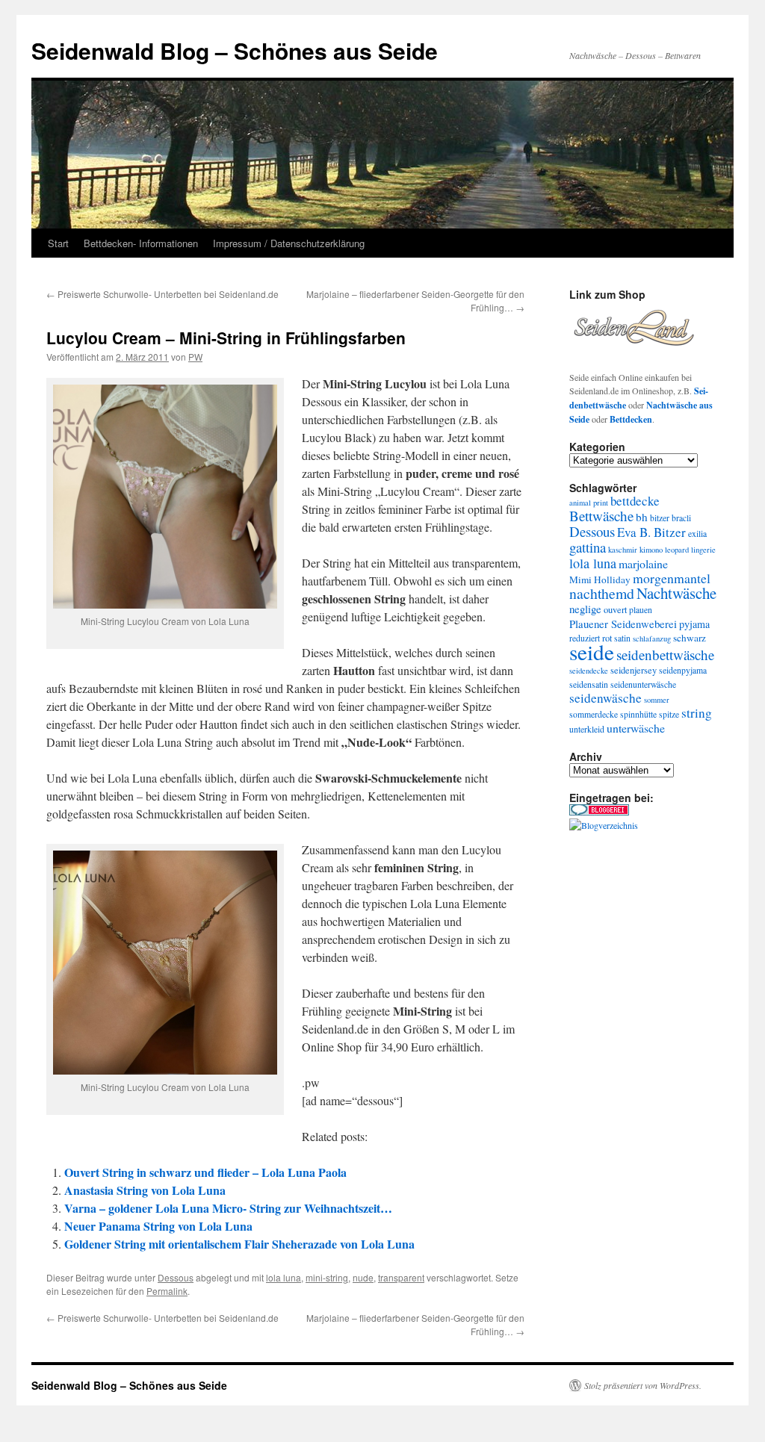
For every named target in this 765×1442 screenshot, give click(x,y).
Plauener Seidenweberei (623, 623)
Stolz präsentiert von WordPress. (642, 1385)
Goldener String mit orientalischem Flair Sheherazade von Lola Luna (239, 1243)
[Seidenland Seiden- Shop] (634, 350)
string (696, 712)
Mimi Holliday (600, 579)
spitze (669, 714)
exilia (697, 533)
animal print (588, 502)
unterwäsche (636, 728)
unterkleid (586, 729)
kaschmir (622, 549)
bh (642, 516)
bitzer (659, 517)
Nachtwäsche (676, 592)
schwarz (689, 637)
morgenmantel (671, 578)
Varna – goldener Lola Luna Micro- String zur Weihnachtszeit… (228, 1207)
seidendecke (588, 670)
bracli (681, 517)
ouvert (615, 609)
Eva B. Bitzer (651, 532)
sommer (656, 699)
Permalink (167, 1290)
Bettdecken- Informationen (141, 243)
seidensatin (588, 684)
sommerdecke (593, 714)
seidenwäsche (605, 697)
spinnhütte (638, 714)
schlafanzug (652, 638)
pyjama (694, 624)
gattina (587, 547)
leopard (677, 549)
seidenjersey (633, 670)
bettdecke (635, 500)
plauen (640, 609)
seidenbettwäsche (665, 654)
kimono (651, 549)
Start (58, 243)
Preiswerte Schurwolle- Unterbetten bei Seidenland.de (162, 294)
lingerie (703, 549)
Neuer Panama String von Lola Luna (158, 1225)
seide (591, 651)
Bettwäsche (601, 515)
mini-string (327, 1277)
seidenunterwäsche (643, 684)
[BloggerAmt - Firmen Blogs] (603, 825)
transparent (401, 1277)
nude (363, 1277)
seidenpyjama (683, 670)
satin (622, 638)
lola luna (283, 1277)
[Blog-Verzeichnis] (599, 812)
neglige (585, 608)
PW (195, 356)
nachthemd (601, 593)
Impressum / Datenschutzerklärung (289, 243)
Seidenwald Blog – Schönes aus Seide (234, 50)
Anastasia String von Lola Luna (145, 1190)
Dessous (175, 1277)
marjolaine (643, 563)
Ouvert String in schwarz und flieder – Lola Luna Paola (205, 1172)
